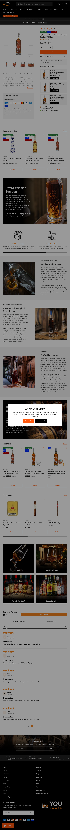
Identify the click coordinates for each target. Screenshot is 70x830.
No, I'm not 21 (41, 421)
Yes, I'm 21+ (28, 421)
